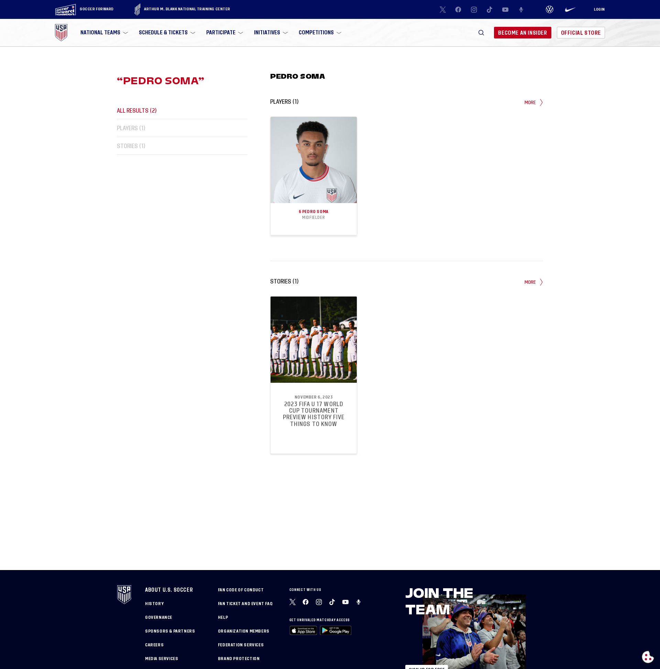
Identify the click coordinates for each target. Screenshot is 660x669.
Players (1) (131, 128)
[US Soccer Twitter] (443, 10)
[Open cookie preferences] (648, 657)
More (530, 102)
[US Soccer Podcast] (359, 602)
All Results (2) (137, 110)
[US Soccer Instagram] (474, 10)
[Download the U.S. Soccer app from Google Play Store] (335, 630)
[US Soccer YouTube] (505, 10)
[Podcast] (521, 10)
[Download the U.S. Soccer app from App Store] (303, 630)
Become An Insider (522, 32)
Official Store (581, 32)
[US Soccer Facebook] (458, 10)
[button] (481, 32)
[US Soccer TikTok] (490, 10)
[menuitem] (103, 32)
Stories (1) (131, 146)
